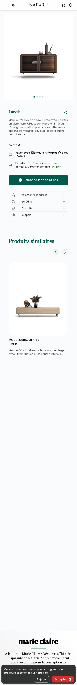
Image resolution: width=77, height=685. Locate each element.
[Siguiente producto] (64, 252)
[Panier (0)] (64, 5)
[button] (38, 195)
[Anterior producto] (55, 252)
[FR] (13, 5)
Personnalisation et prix (41, 180)
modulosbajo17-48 (24, 340)
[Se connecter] (70, 5)
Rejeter (41, 679)
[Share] (65, 112)
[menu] (7, 5)
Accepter (60, 679)
